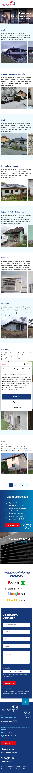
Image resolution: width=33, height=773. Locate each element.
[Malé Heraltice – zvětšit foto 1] (14, 419)
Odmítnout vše (16, 407)
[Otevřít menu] (29, 3)
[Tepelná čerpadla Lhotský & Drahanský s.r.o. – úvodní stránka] (8, 3)
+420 (10, 736)
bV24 (24, 768)
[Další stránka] (27, 485)
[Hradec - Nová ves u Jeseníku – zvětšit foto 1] (14, 98)
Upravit (15, 402)
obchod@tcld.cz (9, 732)
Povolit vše (16, 396)
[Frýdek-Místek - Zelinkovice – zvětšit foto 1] (14, 236)
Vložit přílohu (7, 668)
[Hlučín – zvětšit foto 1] (14, 52)
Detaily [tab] (16, 369)
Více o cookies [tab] (26, 369)
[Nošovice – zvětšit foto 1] (14, 327)
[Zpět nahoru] (25, 701)
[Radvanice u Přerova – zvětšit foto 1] (14, 190)
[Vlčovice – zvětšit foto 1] (14, 282)
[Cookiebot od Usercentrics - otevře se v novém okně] (23, 364)
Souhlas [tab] (5, 369)
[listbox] (16, 646)
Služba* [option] (7, 646)
